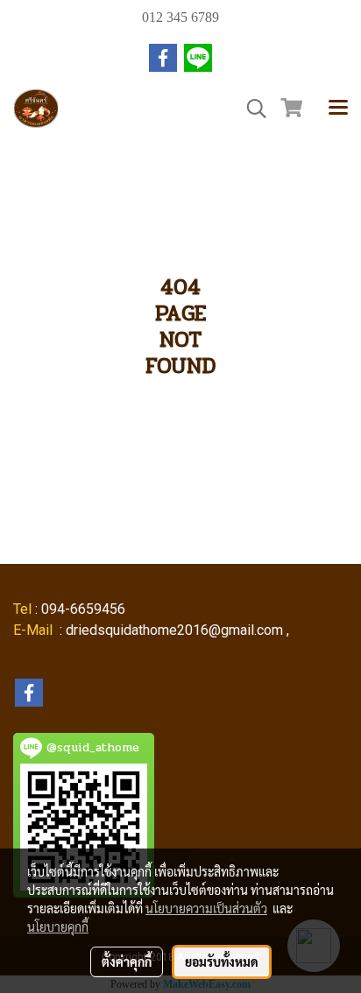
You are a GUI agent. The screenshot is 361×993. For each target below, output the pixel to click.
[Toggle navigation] (338, 108)
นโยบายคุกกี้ (57, 926)
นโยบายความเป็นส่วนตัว (206, 908)
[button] (250, 108)
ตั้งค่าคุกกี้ (127, 961)
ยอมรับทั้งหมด (221, 961)
